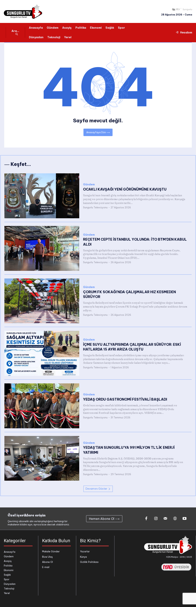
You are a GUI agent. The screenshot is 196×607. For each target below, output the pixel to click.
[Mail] (165, 519)
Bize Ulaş (47, 556)
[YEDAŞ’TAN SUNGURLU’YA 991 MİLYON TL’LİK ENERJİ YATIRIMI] (41, 458)
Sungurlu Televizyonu (95, 207)
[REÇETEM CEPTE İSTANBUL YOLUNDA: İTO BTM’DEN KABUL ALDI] (41, 248)
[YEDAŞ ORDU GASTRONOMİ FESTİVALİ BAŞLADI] (41, 405)
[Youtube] (184, 519)
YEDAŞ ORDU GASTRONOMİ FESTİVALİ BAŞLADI (125, 399)
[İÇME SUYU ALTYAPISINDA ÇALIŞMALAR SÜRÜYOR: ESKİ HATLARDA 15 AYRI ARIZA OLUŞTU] (41, 353)
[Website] (175, 519)
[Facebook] (146, 519)
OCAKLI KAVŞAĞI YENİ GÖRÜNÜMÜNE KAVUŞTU (125, 189)
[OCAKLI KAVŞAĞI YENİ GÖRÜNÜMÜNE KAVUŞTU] (41, 195)
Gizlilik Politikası (89, 562)
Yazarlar (85, 551)
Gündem (89, 184)
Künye (83, 556)
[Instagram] (156, 519)
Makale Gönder (51, 551)
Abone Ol (47, 562)
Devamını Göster (96, 488)
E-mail (45, 567)
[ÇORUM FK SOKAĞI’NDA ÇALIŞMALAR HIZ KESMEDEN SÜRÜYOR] (41, 300)
